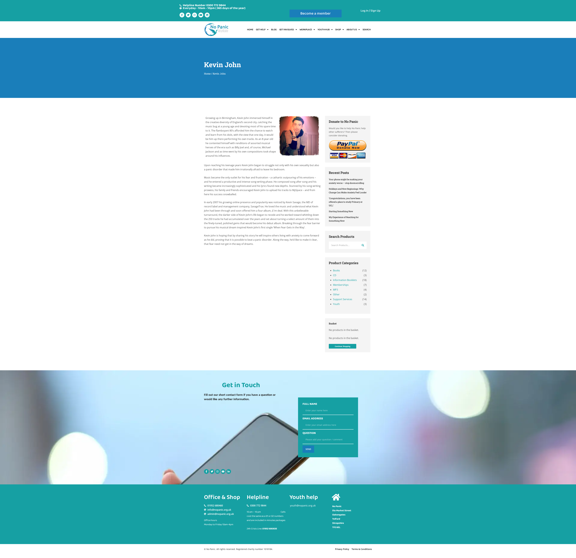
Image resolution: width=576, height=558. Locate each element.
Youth (336, 304)
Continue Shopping (342, 346)
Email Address (313, 418)
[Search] (363, 245)
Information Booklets (345, 280)
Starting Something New (341, 211)
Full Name (310, 404)
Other (336, 294)
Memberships (341, 284)
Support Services (342, 299)
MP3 (335, 289)
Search (367, 29)
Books (336, 270)
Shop (338, 29)
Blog (274, 29)
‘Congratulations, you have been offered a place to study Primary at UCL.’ (345, 202)
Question (309, 433)
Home (250, 29)
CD (334, 275)
